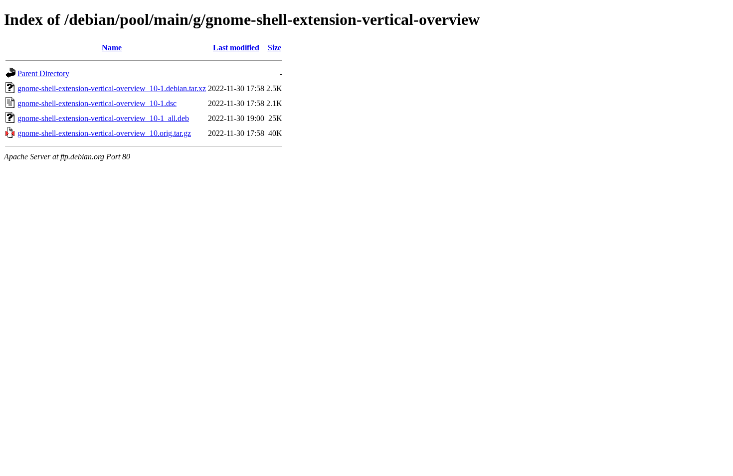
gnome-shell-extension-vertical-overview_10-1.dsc (97, 103)
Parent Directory (43, 73)
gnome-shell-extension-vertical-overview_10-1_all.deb (103, 118)
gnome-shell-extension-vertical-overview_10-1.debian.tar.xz (111, 88)
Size (274, 47)
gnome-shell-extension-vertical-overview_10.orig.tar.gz (104, 133)
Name (112, 47)
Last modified (236, 47)
